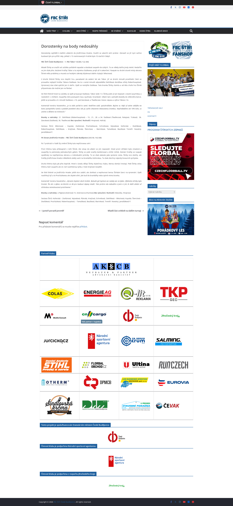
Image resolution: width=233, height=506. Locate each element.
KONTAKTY (152, 116)
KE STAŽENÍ (116, 31)
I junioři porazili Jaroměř (53, 210)
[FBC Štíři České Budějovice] (42, 31)
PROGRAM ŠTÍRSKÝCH (165, 129)
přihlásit (83, 226)
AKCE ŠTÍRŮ (81, 31)
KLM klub (131, 31)
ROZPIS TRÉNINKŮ (99, 31)
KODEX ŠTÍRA (145, 31)
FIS (149, 112)
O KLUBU (66, 31)
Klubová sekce (161, 31)
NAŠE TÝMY (51, 31)
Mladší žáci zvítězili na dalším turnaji (124, 210)
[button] (57, 31)
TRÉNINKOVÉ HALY (155, 108)
